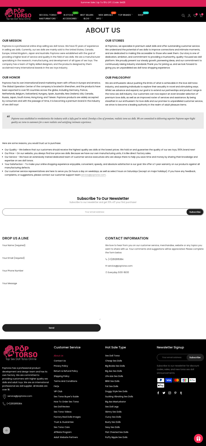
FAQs (56, 386)
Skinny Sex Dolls (113, 411)
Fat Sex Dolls (111, 386)
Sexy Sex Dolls (112, 427)
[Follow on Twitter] (164, 393)
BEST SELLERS (86, 14)
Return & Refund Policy (66, 371)
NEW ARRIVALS (107, 14)
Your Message (9, 283)
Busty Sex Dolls (113, 422)
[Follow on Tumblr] (181, 393)
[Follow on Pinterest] (175, 393)
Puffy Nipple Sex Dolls (116, 437)
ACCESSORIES (70, 18)
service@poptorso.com (93, 174)
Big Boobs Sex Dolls (115, 365)
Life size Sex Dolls (114, 376)
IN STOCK (71, 14)
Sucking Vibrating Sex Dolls (119, 396)
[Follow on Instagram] (169, 393)
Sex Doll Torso (112, 355)
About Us (58, 355)
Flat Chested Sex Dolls (116, 432)
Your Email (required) (13, 258)
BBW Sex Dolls (112, 381)
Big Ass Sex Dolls (113, 371)
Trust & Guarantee (64, 422)
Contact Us (60, 360)
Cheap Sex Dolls (113, 360)
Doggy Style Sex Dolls (116, 391)
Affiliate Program (63, 432)
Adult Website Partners (66, 437)
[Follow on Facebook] (158, 393)
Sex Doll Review (62, 406)
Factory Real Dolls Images (67, 416)
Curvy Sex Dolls (113, 416)
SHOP (143, 14)
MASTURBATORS (47, 18)
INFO (98, 18)
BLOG (86, 18)
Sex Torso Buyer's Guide (66, 396)
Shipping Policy (61, 376)
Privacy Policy (61, 365)
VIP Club (58, 391)
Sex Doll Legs (112, 406)
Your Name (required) (13, 245)
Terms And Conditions (65, 381)
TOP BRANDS (124, 14)
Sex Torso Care (62, 427)
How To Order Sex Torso (66, 401)
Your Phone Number (12, 270)
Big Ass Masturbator (115, 401)
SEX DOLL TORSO (50, 14)
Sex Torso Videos (62, 411)
